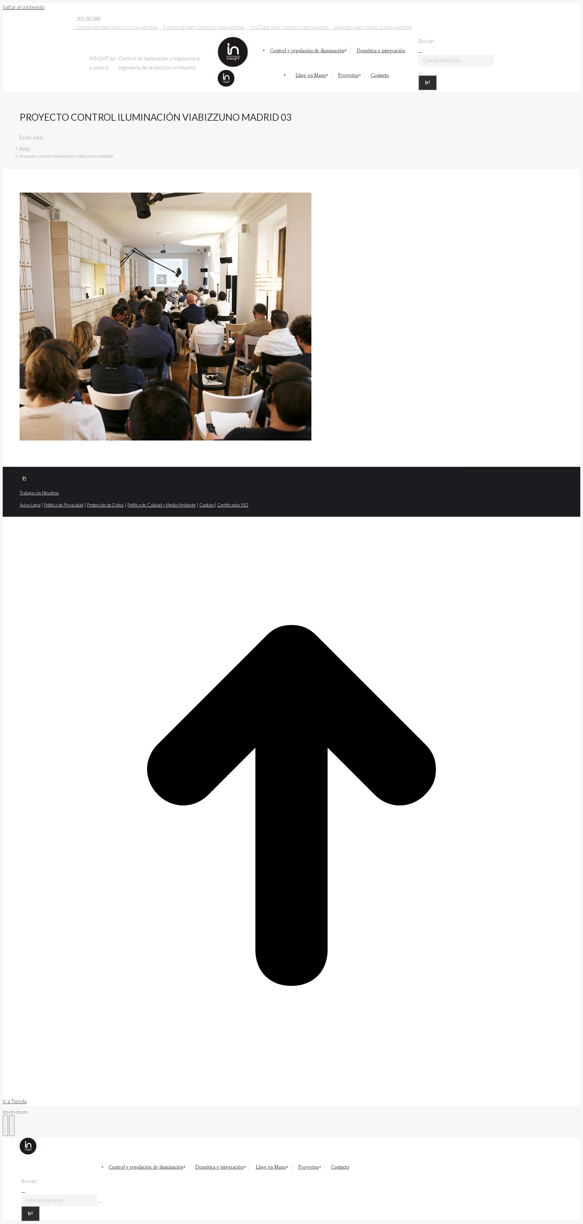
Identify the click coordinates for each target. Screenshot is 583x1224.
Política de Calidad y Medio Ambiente (162, 505)
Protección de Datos (105, 505)
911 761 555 (88, 18)
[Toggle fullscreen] (18, 1112)
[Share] (12, 1112)
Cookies (207, 505)
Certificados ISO (232, 505)
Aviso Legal (30, 505)
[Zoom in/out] (24, 1112)
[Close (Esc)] (5, 1112)
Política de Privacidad (63, 505)
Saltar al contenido (24, 7)
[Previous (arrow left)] (5, 1125)
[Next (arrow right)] (12, 1125)
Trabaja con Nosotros (39, 492)
